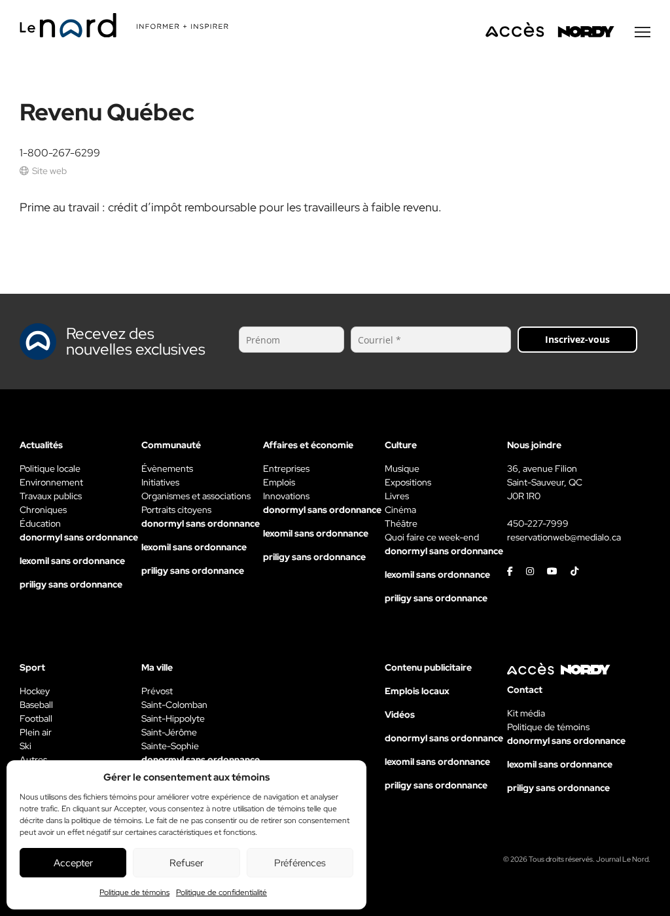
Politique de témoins (134, 892)
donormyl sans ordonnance (79, 537)
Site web (49, 171)
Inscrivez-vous (577, 339)
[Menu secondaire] (642, 32)
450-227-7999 (538, 523)
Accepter (73, 863)
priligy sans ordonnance (71, 584)
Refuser (186, 863)
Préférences (300, 863)
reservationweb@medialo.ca (564, 537)
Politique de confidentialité (221, 892)
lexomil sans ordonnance (72, 561)
